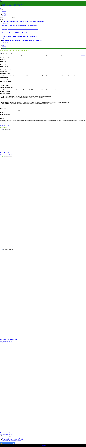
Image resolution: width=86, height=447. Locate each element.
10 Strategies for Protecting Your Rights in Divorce (12, 246)
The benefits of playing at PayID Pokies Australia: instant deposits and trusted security (22, 40)
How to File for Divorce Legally (7, 152)
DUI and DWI (4, 14)
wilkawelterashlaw (43, 445)
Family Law (4, 12)
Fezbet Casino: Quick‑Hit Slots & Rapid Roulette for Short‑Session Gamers (19, 36)
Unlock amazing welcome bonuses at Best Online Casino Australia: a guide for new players (23, 21)
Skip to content (2, 0)
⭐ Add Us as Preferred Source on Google (7, 443)
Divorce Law (4, 11)
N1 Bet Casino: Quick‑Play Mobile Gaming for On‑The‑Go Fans (11, 5)
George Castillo (2, 154)
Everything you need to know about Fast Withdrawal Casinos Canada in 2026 (13, 4)
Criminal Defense (4, 13)
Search (1, 435)
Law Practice (4, 15)
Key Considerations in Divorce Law (8, 339)
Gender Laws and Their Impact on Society (10, 432)
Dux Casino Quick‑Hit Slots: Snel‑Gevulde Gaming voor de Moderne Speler (19, 25)
